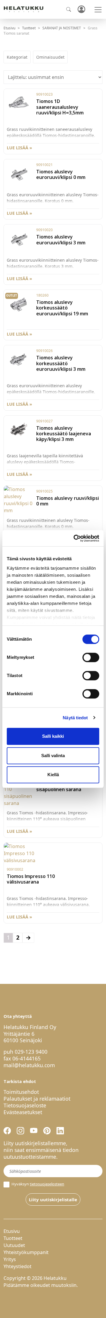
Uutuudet (14, 1245)
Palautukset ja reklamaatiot (37, 1098)
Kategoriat (17, 57)
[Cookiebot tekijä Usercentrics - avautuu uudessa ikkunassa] (74, 538)
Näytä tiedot (75, 717)
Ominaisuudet (50, 57)
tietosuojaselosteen (47, 1184)
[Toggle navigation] (98, 9)
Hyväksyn (37, 1184)
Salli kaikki (53, 736)
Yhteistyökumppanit (26, 1252)
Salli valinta (53, 755)
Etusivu (9, 28)
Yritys (10, 1259)
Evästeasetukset (23, 1112)
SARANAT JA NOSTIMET (61, 28)
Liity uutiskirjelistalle (53, 1199)
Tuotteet (29, 28)
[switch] (90, 657)
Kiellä (53, 774)
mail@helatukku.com (29, 1065)
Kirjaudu (81, 9)
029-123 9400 (31, 1051)
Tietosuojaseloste (25, 1105)
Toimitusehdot (21, 1091)
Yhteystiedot (18, 1266)
